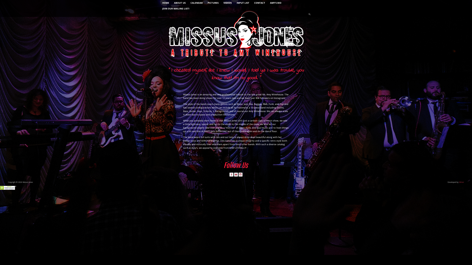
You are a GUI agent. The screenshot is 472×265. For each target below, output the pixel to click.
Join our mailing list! (175, 8)
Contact (259, 2)
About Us (180, 2)
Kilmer (461, 182)
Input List (243, 2)
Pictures (213, 2)
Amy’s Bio (275, 2)
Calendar (197, 2)
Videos (227, 2)
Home (165, 2)
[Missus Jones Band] (236, 35)
